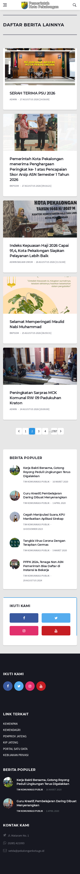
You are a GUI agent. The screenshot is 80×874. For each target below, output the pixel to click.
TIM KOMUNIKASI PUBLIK (30, 789)
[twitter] (56, 618)
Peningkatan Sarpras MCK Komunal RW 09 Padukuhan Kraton (35, 397)
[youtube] (56, 630)
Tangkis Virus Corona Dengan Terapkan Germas (44, 543)
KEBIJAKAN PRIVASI (16, 755)
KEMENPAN (10, 724)
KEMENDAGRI (12, 730)
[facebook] (24, 618)
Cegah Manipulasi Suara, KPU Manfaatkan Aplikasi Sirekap (44, 517)
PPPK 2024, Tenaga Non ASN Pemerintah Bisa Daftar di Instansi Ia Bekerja (43, 566)
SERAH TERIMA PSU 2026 (32, 93)
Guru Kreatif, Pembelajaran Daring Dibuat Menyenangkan (45, 495)
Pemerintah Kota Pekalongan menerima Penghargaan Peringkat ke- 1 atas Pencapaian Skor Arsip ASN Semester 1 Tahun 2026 (39, 169)
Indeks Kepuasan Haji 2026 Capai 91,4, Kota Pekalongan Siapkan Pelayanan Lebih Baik (39, 250)
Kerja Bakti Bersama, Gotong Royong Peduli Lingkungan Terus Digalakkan (46, 472)
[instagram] (24, 630)
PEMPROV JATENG (14, 736)
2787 (54, 431)
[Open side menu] (5, 5)
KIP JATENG (10, 742)
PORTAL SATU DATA (15, 749)
